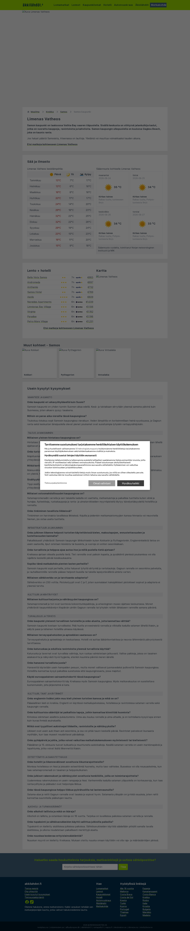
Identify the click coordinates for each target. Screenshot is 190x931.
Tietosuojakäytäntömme (56, 483)
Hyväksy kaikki (130, 483)
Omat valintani (102, 483)
